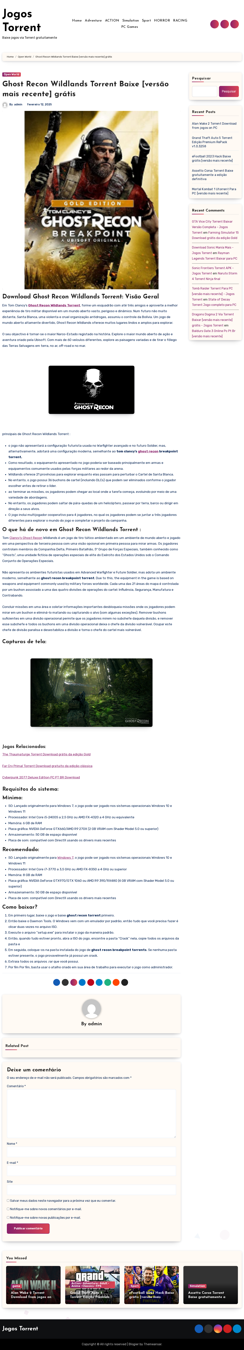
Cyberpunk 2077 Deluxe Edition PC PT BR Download (41, 777)
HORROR (162, 20)
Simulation (130, 20)
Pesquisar (201, 78)
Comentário (16, 1086)
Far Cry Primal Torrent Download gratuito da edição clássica (47, 766)
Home (77, 20)
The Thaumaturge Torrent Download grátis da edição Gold (46, 754)
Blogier (134, 1344)
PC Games (129, 27)
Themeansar (152, 1344)
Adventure (93, 20)
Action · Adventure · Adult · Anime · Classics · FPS (90, 1285)
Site (10, 1181)
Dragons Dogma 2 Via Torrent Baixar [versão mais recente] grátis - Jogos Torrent (213, 320)
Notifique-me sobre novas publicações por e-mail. (45, 1217)
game (16, 1286)
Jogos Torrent (20, 1329)
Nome (12, 1144)
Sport (146, 20)
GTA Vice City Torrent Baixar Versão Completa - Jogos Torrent (212, 227)
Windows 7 (65, 857)
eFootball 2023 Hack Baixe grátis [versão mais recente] (212, 158)
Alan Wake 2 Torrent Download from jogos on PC (214, 126)
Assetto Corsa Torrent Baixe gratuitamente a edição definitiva (212, 175)
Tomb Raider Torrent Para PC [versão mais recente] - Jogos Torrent (213, 294)
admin (18, 104)
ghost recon (148, 451)
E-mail (12, 1163)
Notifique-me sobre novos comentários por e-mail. (46, 1209)
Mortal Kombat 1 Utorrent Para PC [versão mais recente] (214, 191)
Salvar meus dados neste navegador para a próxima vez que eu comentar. (63, 1200)
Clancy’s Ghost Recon (26, 538)
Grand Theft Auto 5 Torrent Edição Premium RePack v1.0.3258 (212, 142)
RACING (180, 20)
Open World (11, 74)
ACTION (112, 20)
